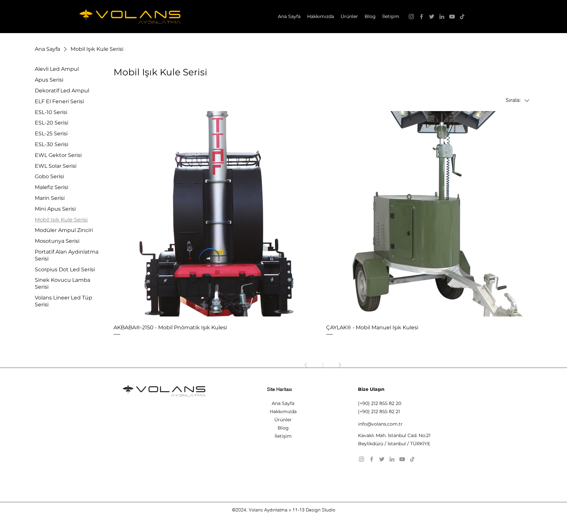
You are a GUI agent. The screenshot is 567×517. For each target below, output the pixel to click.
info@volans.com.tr (380, 424)
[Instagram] (411, 16)
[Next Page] (340, 365)
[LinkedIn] (441, 16)
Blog (283, 428)
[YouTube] (452, 16)
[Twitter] (431, 16)
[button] (349, 16)
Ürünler (283, 420)
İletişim (283, 436)
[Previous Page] (306, 365)
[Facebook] (421, 16)
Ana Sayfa (283, 403)
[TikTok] (462, 16)
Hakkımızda (283, 411)
